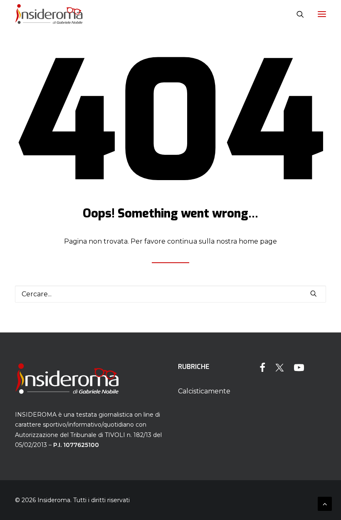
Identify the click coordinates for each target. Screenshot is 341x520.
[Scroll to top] (325, 503)
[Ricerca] (296, 14)
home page (258, 241)
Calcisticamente (204, 391)
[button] (322, 14)
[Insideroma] (49, 14)
